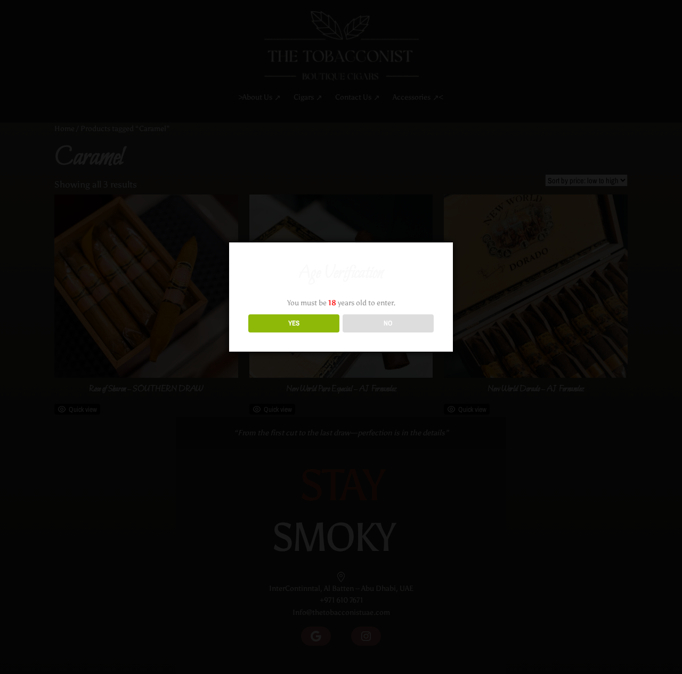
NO (388, 323)
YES (293, 323)
